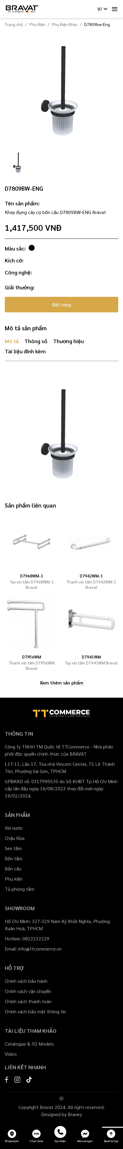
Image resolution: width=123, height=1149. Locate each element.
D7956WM (31, 656)
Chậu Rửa (14, 838)
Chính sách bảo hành (26, 981)
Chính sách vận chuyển (28, 991)
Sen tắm (13, 848)
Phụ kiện (13, 878)
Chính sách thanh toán (28, 1001)
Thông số (35, 340)
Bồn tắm (13, 858)
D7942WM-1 (91, 575)
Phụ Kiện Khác (65, 24)
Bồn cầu (13, 868)
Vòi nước (14, 828)
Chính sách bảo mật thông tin (35, 1011)
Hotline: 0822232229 (27, 938)
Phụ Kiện (37, 24)
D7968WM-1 (31, 575)
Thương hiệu (68, 340)
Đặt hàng (61, 304)
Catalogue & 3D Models (29, 1043)
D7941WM (91, 656)
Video (11, 1054)
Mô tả (12, 340)
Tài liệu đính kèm (25, 351)
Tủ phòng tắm (19, 889)
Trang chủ (14, 24)
